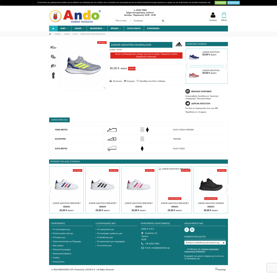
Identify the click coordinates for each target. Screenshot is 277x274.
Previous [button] (186, 66)
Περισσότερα (233, 3)
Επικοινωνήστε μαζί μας (63, 233)
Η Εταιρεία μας (59, 237)
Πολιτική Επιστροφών (62, 249)
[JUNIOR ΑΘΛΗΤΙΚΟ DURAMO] (211, 184)
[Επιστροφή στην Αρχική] (50, 34)
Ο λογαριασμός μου (106, 223)
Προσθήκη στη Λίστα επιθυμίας (152, 81)
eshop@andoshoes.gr (160, 248)
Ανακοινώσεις (58, 262)
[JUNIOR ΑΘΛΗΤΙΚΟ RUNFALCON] (83, 65)
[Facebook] (186, 229)
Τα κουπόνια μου (104, 245)
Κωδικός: (113, 49)
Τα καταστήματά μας (61, 229)
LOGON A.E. (90, 270)
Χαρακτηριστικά (59, 120)
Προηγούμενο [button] (60, 65)
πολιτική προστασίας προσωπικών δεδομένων (201, 250)
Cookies (56, 258)
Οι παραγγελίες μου (105, 229)
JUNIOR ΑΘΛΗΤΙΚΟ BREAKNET (67, 203)
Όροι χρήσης (58, 245)
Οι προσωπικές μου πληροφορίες (111, 241)
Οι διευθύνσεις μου (105, 237)
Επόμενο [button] (105, 65)
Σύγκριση (131, 81)
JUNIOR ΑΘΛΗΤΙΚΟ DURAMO (211, 203)
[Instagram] (192, 229)
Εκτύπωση (117, 81)
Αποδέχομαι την (201, 250)
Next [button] (226, 66)
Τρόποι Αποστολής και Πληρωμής (67, 241)
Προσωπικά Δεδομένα (62, 254)
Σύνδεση (213, 20)
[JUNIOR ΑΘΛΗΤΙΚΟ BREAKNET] (66, 184)
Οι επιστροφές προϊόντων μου (109, 233)
